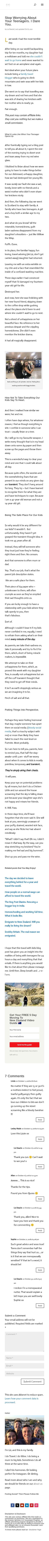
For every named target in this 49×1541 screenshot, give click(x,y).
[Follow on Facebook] (13, 1505)
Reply (40, 1120)
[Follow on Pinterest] (32, 1505)
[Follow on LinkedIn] (27, 1505)
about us (38, 1483)
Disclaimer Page (35, 1530)
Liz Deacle (10, 29)
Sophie (13, 1239)
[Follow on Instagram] (36, 1505)
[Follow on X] (17, 1505)
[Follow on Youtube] (22, 1505)
